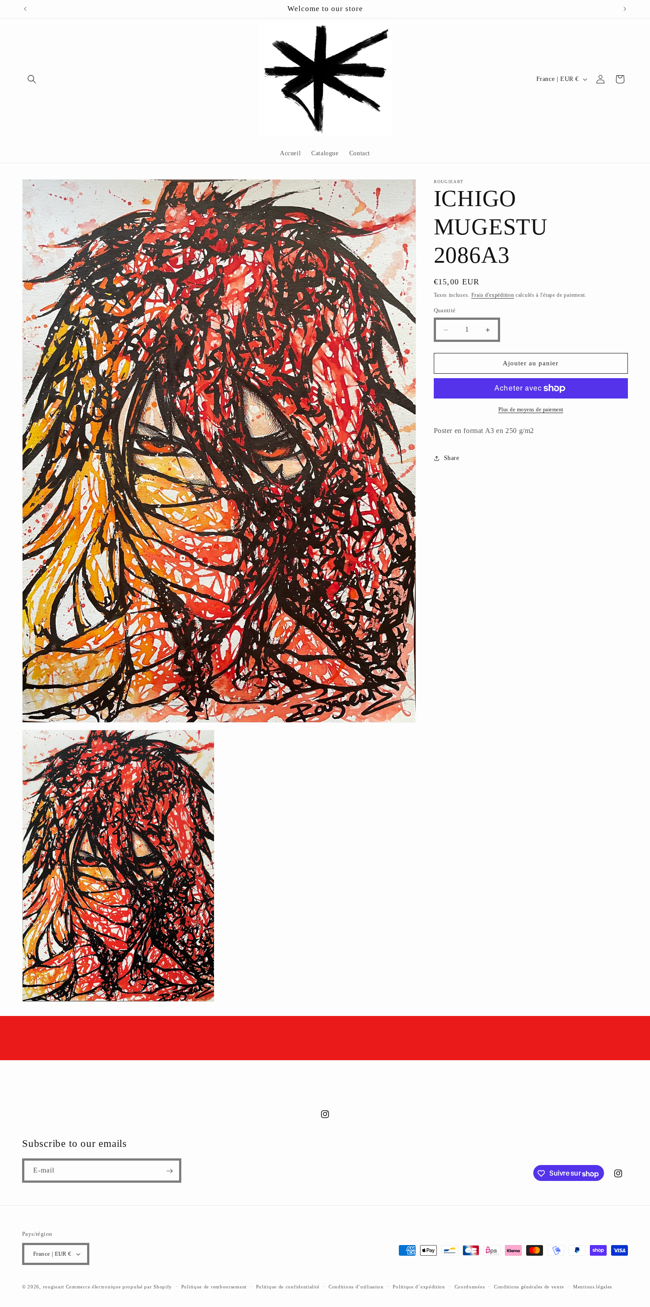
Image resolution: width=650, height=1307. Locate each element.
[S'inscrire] (169, 1171)
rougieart (53, 1286)
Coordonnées (470, 1286)
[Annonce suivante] (625, 8)
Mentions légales (592, 1286)
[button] (32, 79)
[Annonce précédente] (25, 8)
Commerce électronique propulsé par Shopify (119, 1286)
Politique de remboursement (214, 1286)
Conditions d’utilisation (356, 1286)
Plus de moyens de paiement (530, 409)
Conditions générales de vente (529, 1286)
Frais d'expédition (492, 295)
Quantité (445, 310)
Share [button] (451, 458)
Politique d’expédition (419, 1286)
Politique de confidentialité (288, 1286)
